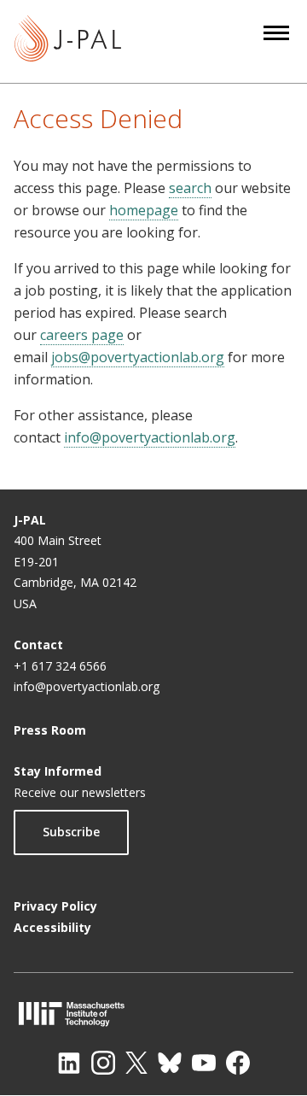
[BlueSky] (170, 1063)
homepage (143, 210)
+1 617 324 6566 (60, 666)
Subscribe (71, 831)
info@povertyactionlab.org (149, 437)
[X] (136, 1063)
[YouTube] (204, 1063)
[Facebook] (238, 1063)
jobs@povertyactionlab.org (137, 357)
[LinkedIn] (69, 1063)
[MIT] (153, 1013)
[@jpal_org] (103, 1063)
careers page (82, 334)
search (190, 188)
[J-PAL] (68, 41)
